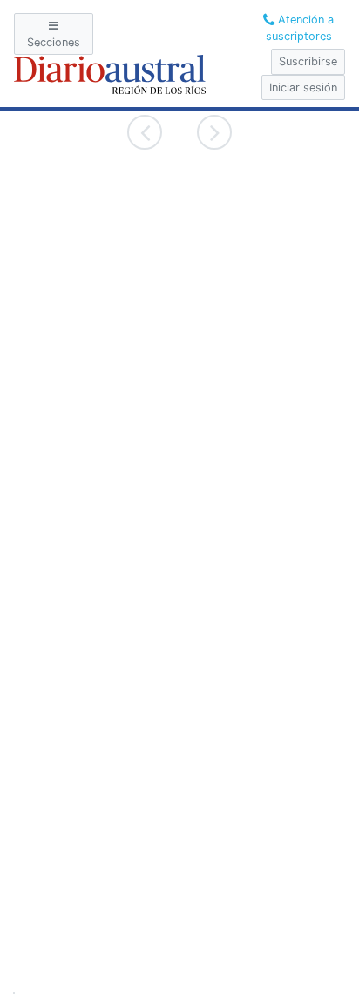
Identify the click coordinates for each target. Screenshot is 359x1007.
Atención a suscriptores (300, 28)
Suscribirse (308, 61)
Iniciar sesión (303, 87)
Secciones (53, 42)
